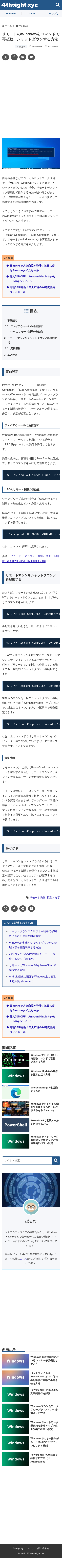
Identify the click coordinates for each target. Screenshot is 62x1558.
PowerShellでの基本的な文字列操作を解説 (44, 1391)
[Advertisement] (31, 99)
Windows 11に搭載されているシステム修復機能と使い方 (44, 1360)
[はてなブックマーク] (31, 57)
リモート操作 (37, 897)
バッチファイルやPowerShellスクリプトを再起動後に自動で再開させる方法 (44, 1378)
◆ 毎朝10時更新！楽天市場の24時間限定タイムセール (30, 289)
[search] (56, 1160)
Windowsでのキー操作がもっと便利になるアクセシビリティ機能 (44, 1442)
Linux (32, 13)
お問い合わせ (42, 1548)
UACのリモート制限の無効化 (27, 331)
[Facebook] (14, 57)
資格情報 (16, 348)
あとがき (12, 354)
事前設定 (12, 320)
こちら (23, 1258)
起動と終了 (53, 897)
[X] (5, 57)
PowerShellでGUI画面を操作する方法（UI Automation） (44, 1458)
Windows (11, 13)
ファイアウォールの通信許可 (27, 326)
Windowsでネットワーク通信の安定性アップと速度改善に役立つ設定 (44, 1426)
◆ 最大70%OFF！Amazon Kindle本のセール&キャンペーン (30, 279)
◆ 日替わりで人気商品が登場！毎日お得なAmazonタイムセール (30, 268)
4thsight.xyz (19, 4)
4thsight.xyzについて (23, 1548)
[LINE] (22, 57)
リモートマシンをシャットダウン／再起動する (32, 340)
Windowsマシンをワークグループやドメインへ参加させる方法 (44, 1409)
